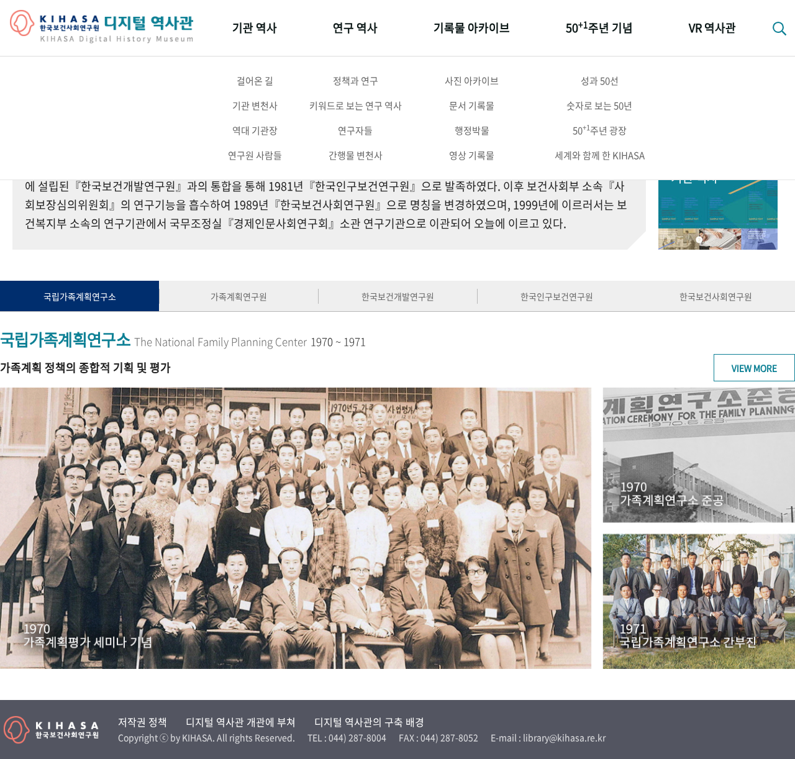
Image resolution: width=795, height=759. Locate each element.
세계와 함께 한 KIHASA (600, 155)
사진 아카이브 (472, 81)
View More (754, 367)
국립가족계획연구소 (79, 296)
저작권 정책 (142, 722)
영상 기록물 (471, 155)
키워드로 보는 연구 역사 (355, 105)
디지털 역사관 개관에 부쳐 (241, 722)
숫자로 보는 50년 (599, 105)
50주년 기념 (599, 27)
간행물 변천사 (356, 155)
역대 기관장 (255, 130)
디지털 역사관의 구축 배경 (369, 722)
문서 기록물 (471, 105)
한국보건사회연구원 (715, 296)
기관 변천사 (255, 105)
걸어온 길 (255, 81)
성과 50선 (600, 81)
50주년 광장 (600, 129)
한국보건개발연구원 (397, 296)
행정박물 (472, 130)
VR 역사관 (712, 27)
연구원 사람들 (255, 155)
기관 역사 (254, 27)
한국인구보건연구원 (556, 296)
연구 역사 (355, 27)
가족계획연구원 (239, 296)
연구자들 (355, 130)
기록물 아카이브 (472, 27)
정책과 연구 (355, 81)
